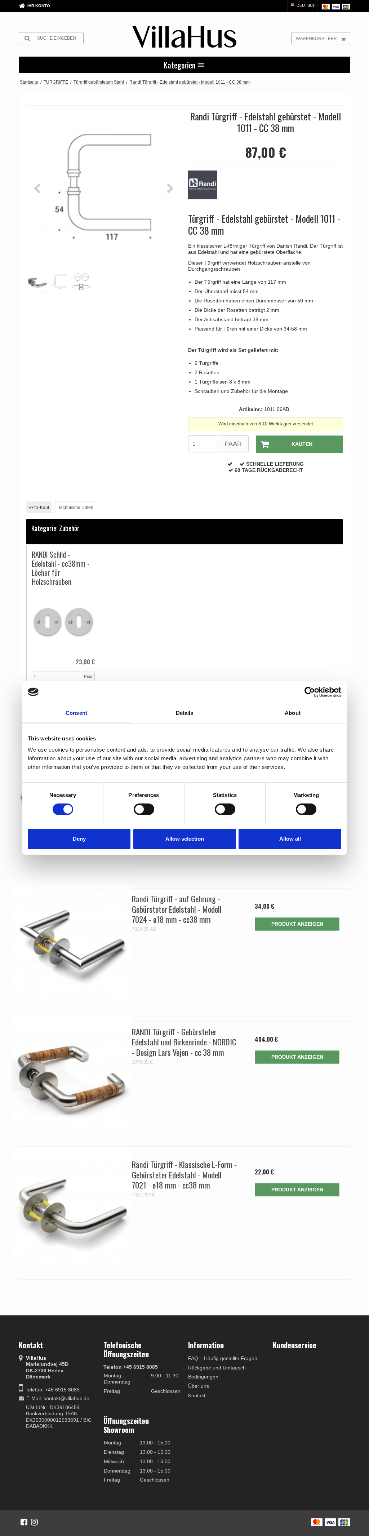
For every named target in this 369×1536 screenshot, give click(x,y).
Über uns (198, 1386)
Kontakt (196, 1395)
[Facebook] (24, 1522)
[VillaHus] (184, 37)
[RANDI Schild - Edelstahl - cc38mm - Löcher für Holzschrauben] (63, 621)
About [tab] (293, 712)
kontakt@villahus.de (66, 1398)
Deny (79, 839)
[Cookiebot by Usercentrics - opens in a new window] (309, 691)
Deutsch (305, 5)
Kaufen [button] (302, 444)
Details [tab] (185, 712)
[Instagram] (34, 1522)
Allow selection (184, 839)
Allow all (290, 839)
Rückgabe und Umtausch (217, 1368)
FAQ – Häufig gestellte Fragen (222, 1358)
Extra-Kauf (38, 507)
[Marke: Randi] (206, 189)
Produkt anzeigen (297, 924)
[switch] (144, 809)
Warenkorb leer (316, 38)
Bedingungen (203, 1377)
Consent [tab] (76, 712)
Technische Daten (75, 507)
